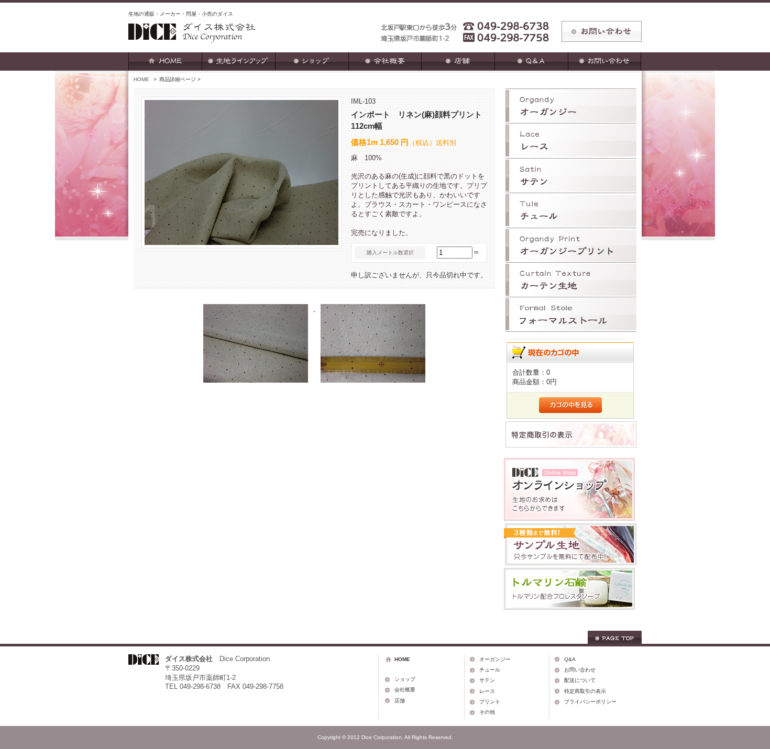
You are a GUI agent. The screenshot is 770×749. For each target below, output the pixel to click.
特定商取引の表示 (585, 691)
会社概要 (404, 689)
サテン (487, 680)
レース (487, 691)
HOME (141, 79)
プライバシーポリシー (590, 702)
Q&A (570, 659)
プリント (489, 702)
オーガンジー (495, 659)
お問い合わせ (580, 670)
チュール (489, 670)
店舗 (399, 700)
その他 (487, 712)
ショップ (404, 679)
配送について (580, 680)
